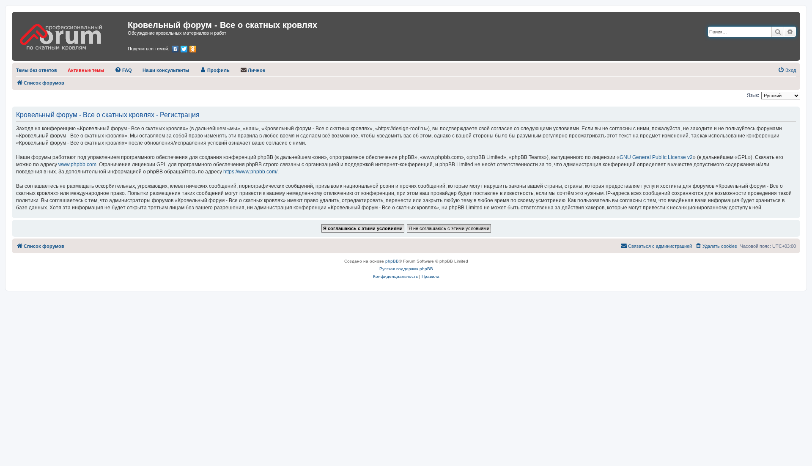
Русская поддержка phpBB (406, 268)
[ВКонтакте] (175, 49)
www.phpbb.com (77, 164)
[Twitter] (184, 49)
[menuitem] (36, 70)
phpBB (392, 261)
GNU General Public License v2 (656, 157)
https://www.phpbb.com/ (250, 172)
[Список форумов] (71, 34)
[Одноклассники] (193, 49)
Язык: (753, 95)
